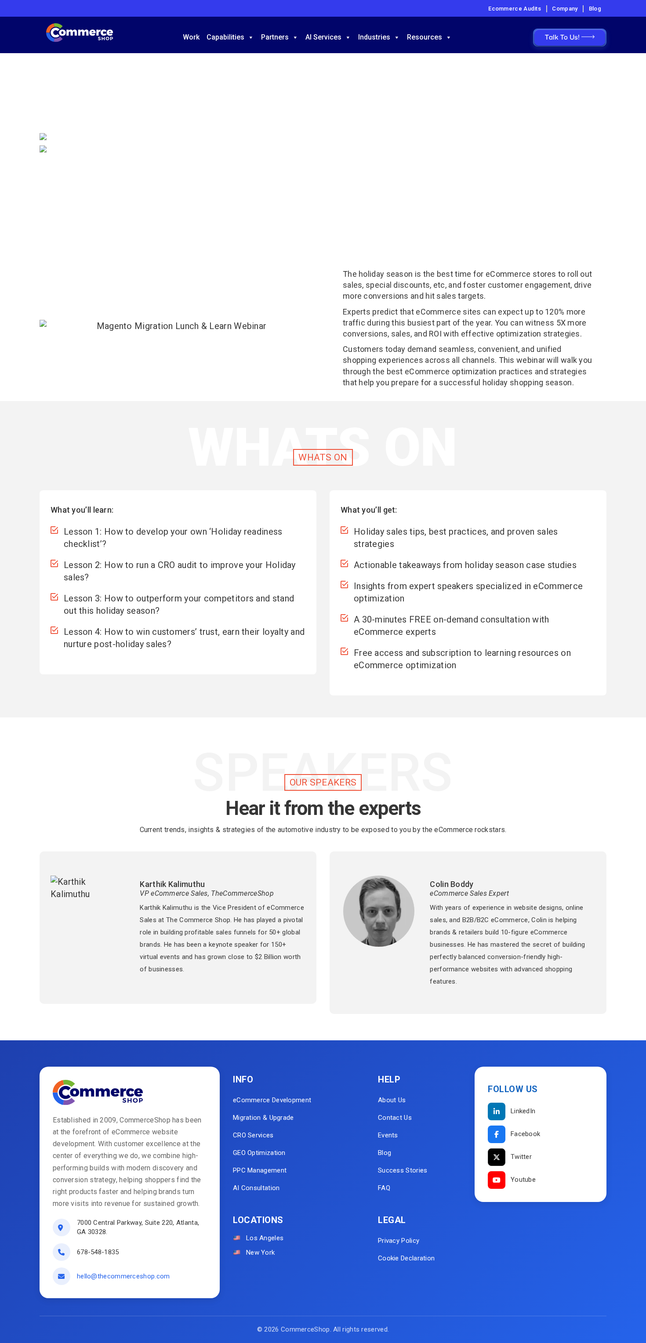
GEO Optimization (259, 1153)
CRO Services (253, 1135)
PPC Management (260, 1170)
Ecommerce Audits (514, 8)
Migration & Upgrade (263, 1118)
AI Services (323, 37)
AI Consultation (256, 1188)
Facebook (525, 1134)
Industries (374, 37)
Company (564, 8)
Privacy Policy (398, 1241)
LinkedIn (523, 1111)
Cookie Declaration (406, 1258)
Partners (275, 37)
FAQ (384, 1188)
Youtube (523, 1180)
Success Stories (403, 1170)
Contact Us (395, 1118)
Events (388, 1135)
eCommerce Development (272, 1100)
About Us (392, 1100)
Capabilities (225, 37)
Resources (424, 37)
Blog (595, 8)
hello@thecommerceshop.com (123, 1276)
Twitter (521, 1157)
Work (191, 37)
